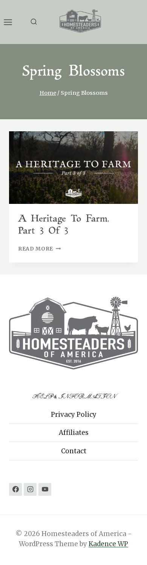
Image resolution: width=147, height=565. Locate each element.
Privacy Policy (73, 414)
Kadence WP (108, 544)
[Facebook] (15, 489)
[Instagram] (30, 489)
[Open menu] (11, 22)
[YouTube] (44, 489)
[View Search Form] (33, 22)
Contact (73, 451)
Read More (39, 249)
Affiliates (74, 432)
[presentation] (73, 167)
